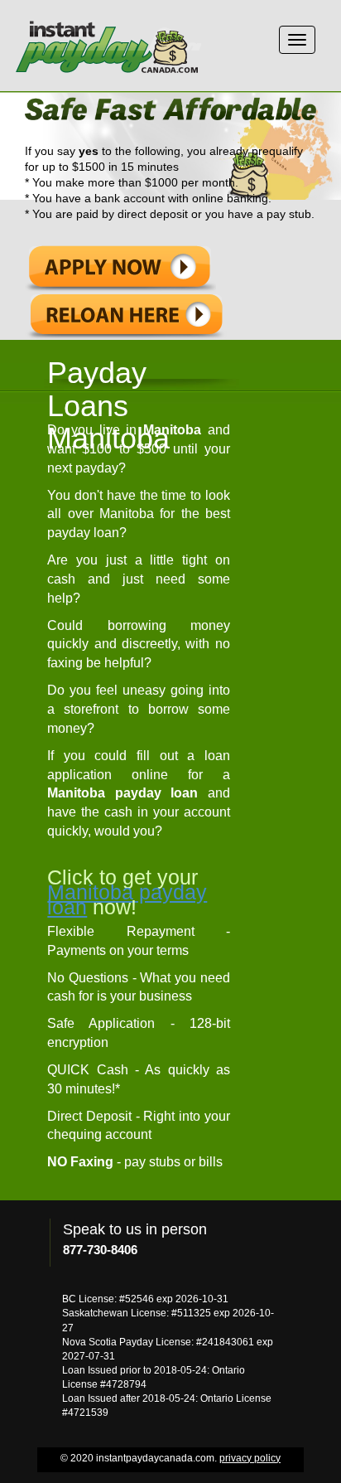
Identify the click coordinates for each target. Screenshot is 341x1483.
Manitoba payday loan (127, 899)
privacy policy (250, 1458)
